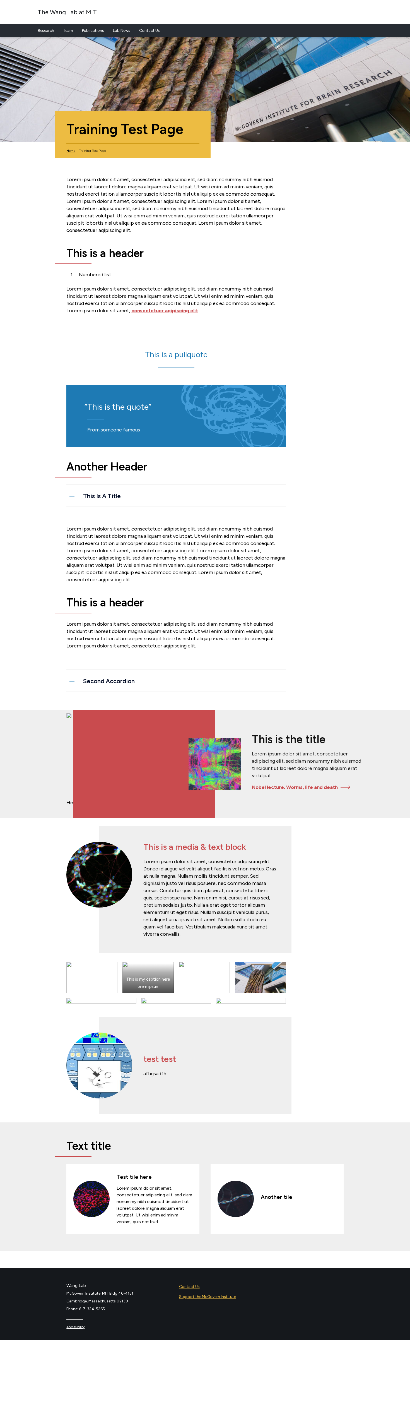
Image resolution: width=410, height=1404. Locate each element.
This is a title (102, 496)
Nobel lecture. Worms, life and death (295, 787)
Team (68, 30)
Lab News (121, 30)
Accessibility (75, 1327)
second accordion (109, 681)
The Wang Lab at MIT (67, 12)
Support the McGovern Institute (207, 1296)
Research (46, 30)
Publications (93, 30)
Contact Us (149, 30)
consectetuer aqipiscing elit (164, 311)
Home (70, 151)
